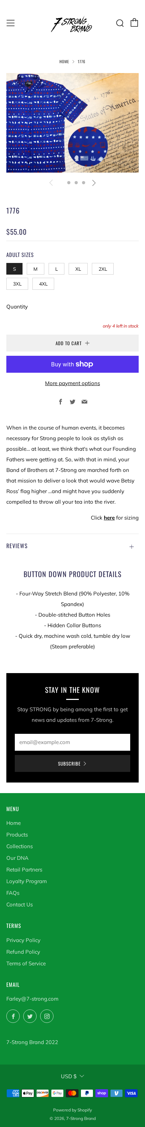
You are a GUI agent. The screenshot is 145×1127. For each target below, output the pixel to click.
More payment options (72, 383)
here (109, 517)
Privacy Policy (23, 940)
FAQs (12, 892)
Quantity (17, 306)
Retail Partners (24, 869)
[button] (61, 182)
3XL (17, 284)
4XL (43, 284)
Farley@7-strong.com (32, 998)
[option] (72, 123)
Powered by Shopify (72, 1110)
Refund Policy (23, 951)
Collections (19, 846)
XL (78, 269)
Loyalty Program (26, 881)
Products (17, 834)
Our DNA (17, 858)
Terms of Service (26, 963)
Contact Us (19, 904)
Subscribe (69, 763)
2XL (103, 269)
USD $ (68, 1076)
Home (64, 61)
